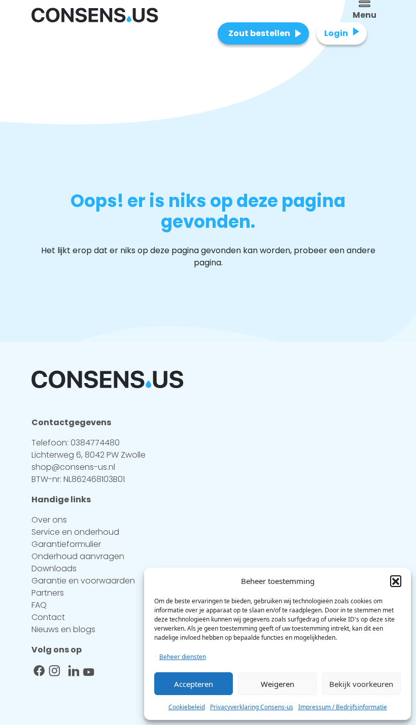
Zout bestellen (259, 33)
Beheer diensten (182, 656)
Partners (47, 593)
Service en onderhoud (75, 532)
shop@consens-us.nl (73, 467)
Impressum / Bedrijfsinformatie (342, 707)
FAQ (39, 605)
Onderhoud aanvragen (77, 556)
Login (336, 33)
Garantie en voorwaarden (83, 580)
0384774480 (95, 442)
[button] (396, 581)
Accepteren (193, 684)
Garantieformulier (66, 544)
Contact (48, 617)
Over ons (49, 520)
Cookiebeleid (186, 707)
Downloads (54, 568)
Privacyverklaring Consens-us (251, 707)
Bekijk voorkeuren (361, 684)
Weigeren (277, 684)
